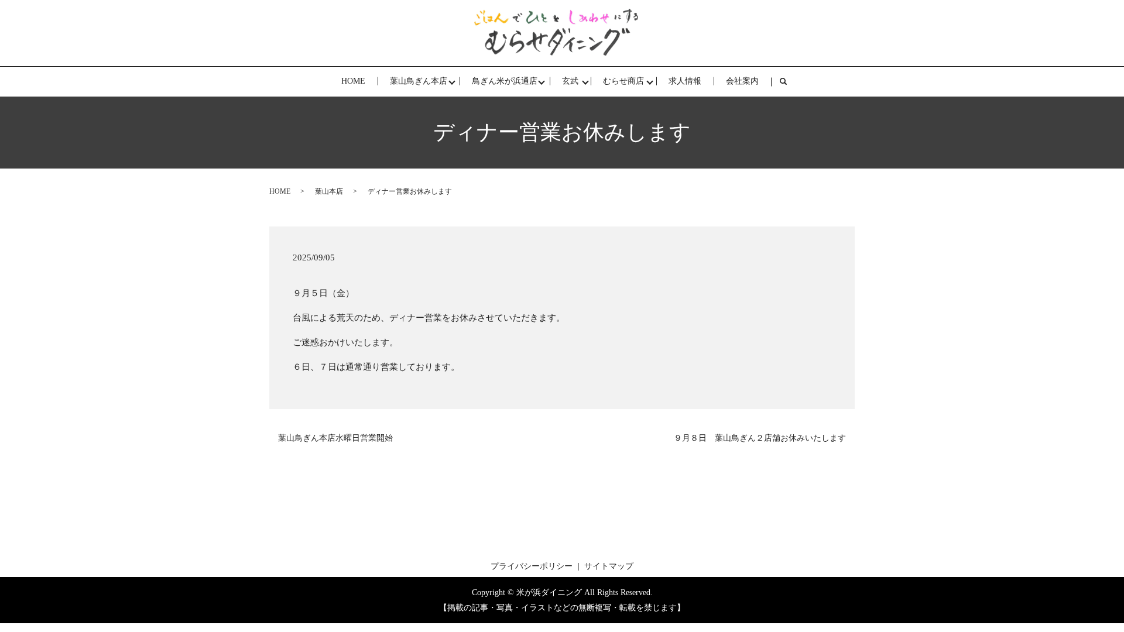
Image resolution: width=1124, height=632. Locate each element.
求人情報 (685, 81)
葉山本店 (329, 191)
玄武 (570, 81)
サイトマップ (608, 566)
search (789, 81)
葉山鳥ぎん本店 (418, 81)
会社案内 (742, 81)
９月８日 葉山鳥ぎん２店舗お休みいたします (760, 438)
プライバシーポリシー (532, 566)
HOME (353, 81)
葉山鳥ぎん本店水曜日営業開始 (335, 438)
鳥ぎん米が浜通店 (504, 81)
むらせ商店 (623, 81)
